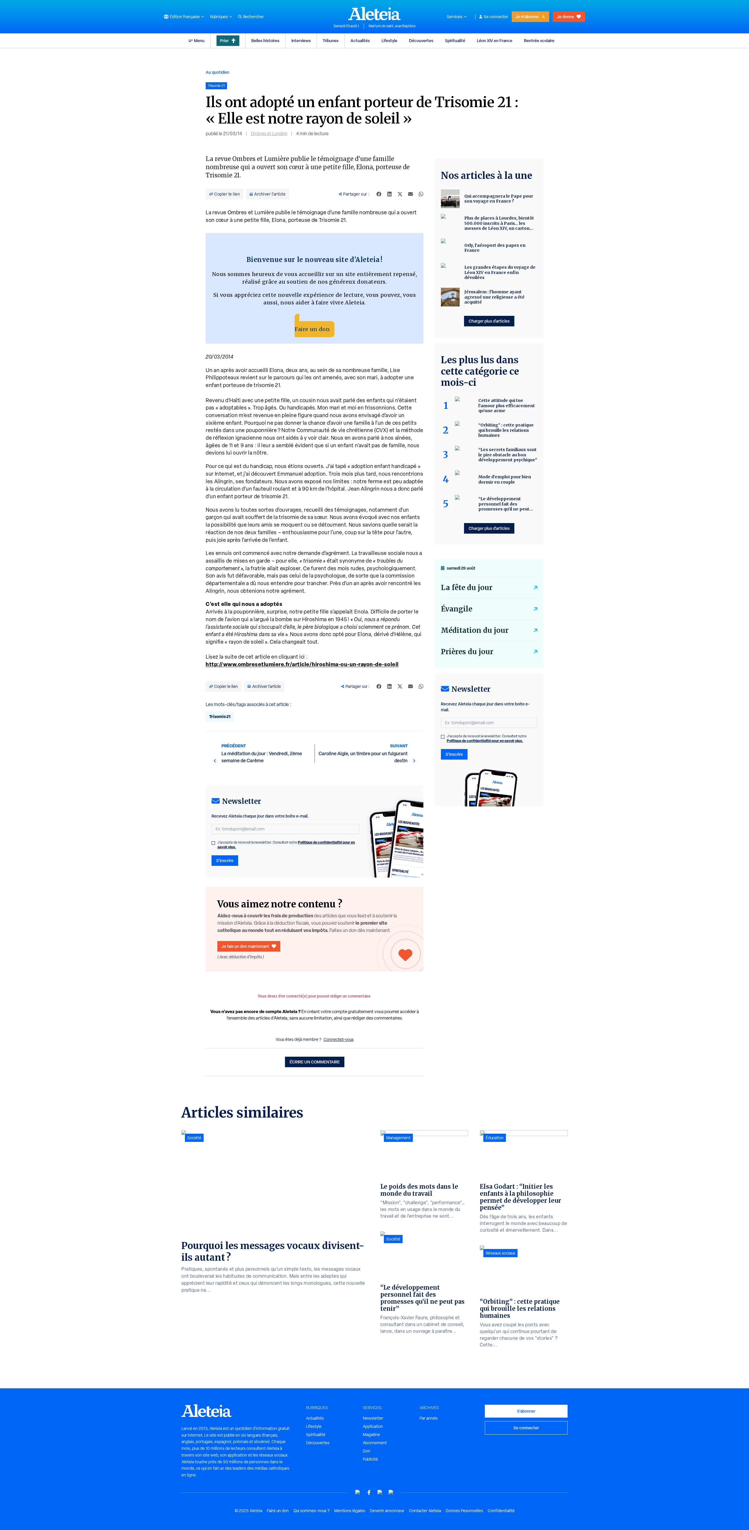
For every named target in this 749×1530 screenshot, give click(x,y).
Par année (429, 1418)
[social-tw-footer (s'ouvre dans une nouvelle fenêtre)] (380, 1492)
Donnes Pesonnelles (464, 1510)
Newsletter (373, 1418)
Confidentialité (501, 1510)
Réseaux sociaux (500, 1253)
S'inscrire (224, 860)
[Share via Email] (410, 194)
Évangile (456, 609)
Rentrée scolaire (539, 40)
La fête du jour (466, 587)
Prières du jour (467, 651)
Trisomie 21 (220, 716)
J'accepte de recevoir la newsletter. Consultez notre (286, 844)
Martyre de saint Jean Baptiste (392, 26)
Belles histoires (265, 40)
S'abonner (526, 1411)
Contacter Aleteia (425, 1510)
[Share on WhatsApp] (421, 194)
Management (398, 1137)
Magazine (371, 1434)
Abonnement (375, 1442)
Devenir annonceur (387, 1510)
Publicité (370, 1459)
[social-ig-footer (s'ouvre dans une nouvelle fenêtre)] (391, 1492)
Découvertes (421, 40)
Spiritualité (455, 40)
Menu (199, 40)
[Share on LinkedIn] (389, 194)
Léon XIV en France (494, 40)
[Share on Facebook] (379, 194)
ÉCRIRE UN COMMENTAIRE (315, 1062)
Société (194, 1137)
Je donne (565, 16)
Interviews (301, 40)
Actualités (360, 40)
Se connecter (496, 16)
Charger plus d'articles (489, 321)
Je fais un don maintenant (245, 946)
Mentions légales (349, 1510)
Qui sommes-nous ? (311, 1510)
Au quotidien (217, 72)
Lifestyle (389, 40)
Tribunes (331, 40)
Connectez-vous (339, 1039)
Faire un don (312, 329)
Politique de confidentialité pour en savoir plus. (485, 740)
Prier (224, 40)
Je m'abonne (527, 16)
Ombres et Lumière (269, 134)
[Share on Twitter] (400, 194)
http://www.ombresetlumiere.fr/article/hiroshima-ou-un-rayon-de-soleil (302, 664)
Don (366, 1451)
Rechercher (253, 16)
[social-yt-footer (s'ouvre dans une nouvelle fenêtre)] (357, 1492)
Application (373, 1426)
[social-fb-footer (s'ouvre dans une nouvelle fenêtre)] (369, 1492)
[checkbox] (213, 843)
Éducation (495, 1137)
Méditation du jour (475, 630)
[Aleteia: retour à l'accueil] (374, 13)
